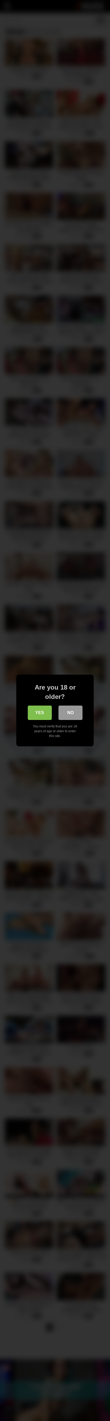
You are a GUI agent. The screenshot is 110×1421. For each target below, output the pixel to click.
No (70, 712)
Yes (39, 712)
